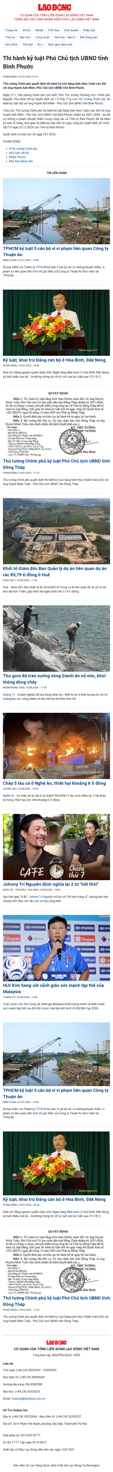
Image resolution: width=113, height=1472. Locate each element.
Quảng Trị (9, 694)
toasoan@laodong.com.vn (28, 1398)
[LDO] (56, 211)
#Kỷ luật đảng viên (21, 161)
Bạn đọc (25, 37)
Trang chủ (11, 30)
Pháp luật (89, 30)
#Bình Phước (17, 157)
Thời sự (10, 37)
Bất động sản (88, 37)
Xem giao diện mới (60, 44)
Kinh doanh (71, 30)
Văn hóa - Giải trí (64, 37)
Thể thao (54, 30)
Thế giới (27, 44)
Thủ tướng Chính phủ (92, 99)
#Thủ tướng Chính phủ (23, 148)
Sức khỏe (11, 44)
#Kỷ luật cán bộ (19, 153)
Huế (5, 587)
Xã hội (27, 30)
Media (39, 30)
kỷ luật (62, 83)
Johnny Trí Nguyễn (41, 896)
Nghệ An (8, 795)
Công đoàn (42, 37)
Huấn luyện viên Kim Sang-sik (21, 1004)
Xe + (40, 44)
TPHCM (41, 267)
